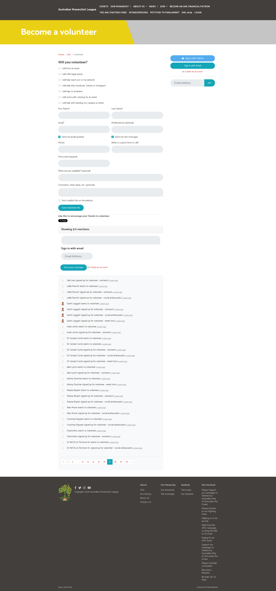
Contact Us (145, 502)
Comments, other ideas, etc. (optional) (76, 185)
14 (93, 462)
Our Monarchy (120, 6)
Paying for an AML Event (208, 539)
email (70, 587)
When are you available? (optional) (74, 171)
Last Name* (117, 109)
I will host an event (70, 68)
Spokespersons (138, 13)
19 (121, 462)
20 (126, 462)
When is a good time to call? (125, 143)
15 (99, 462)
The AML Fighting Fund (113, 13)
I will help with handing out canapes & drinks (83, 103)
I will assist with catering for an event (79, 97)
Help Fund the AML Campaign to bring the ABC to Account (210, 529)
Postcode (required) (67, 157)
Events (104, 6)
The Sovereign (167, 494)
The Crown (186, 490)
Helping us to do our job (209, 519)
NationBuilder (212, 587)
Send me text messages (126, 137)
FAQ (142, 490)
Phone (61, 143)
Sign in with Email (192, 66)
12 (82, 462)
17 (110, 462)
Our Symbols (187, 494)
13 (88, 462)
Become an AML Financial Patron (190, 6)
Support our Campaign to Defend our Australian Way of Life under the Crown (209, 552)
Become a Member (206, 571)
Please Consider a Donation (209, 564)
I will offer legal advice (72, 74)
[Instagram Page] (84, 488)
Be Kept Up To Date (209, 578)
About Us (139, 6)
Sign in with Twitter (194, 58)
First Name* (64, 109)
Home (61, 55)
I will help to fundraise (72, 91)
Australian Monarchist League (77, 9)
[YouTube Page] (89, 488)
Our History (145, 494)
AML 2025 (187, 13)
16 (104, 462)
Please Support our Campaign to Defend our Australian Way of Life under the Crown (210, 497)
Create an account (99, 267)
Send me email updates (73, 137)
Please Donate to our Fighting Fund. (209, 511)
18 (115, 462)
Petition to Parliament (164, 13)
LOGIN (198, 13)
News (152, 6)
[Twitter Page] (79, 488)
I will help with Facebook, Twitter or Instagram (84, 86)
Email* (61, 123)
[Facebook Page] (75, 488)
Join (163, 6)
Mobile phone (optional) (122, 123)
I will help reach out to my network (78, 80)
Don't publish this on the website (77, 200)
